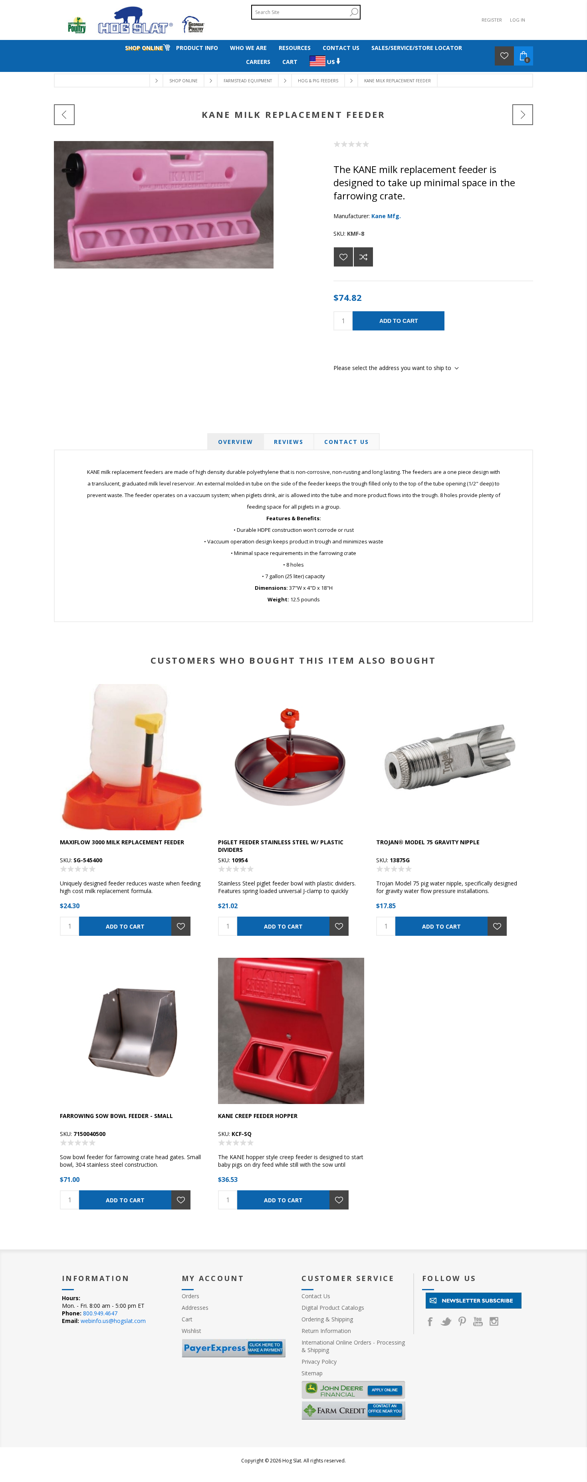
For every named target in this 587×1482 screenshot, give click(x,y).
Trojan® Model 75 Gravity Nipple (428, 842)
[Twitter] (446, 1321)
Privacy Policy (319, 1361)
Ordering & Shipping (327, 1319)
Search (354, 12)
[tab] (235, 441)
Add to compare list (363, 257)
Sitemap (312, 1373)
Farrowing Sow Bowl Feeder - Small (116, 1116)
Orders (190, 1296)
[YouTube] (478, 1321)
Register (492, 20)
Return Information (326, 1331)
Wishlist (191, 1331)
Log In (517, 20)
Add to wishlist (343, 257)
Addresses (195, 1307)
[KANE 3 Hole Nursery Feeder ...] (64, 114)
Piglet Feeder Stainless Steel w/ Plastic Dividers (280, 845)
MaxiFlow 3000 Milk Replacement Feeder (122, 842)
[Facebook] (430, 1321)
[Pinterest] (462, 1321)
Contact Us (346, 442)
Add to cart (398, 321)
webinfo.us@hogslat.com (113, 1321)
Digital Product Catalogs (332, 1307)
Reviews (288, 442)
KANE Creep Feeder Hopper (257, 1116)
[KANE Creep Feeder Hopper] (522, 114)
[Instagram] (494, 1321)
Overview (235, 442)
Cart (187, 1319)
